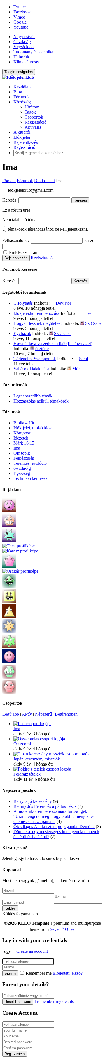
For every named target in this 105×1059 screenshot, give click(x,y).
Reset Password (17, 1002)
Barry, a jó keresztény (32, 801)
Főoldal (9, 180)
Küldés (10, 908)
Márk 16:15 (23, 443)
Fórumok (21, 96)
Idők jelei (21, 137)
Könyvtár (21, 433)
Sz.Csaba (93, 323)
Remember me (39, 973)
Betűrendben (66, 714)
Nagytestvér (24, 36)
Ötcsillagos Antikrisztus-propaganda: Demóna (54, 826)
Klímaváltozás (26, 61)
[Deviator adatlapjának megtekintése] (53, 303)
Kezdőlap (22, 86)
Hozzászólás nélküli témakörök (41, 401)
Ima (16, 448)
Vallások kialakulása (31, 368)
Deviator (63, 303)
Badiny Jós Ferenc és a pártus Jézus (44, 806)
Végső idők (23, 46)
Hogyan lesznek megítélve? (37, 323)
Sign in (10, 973)
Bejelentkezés (25, 142)
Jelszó (89, 240)
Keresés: (9, 200)
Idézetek (20, 438)
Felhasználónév (16, 240)
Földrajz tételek (27, 774)
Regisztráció (35, 122)
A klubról (21, 132)
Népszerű (43, 714)
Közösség (22, 102)
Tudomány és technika (33, 51)
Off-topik (21, 453)
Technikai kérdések (30, 478)
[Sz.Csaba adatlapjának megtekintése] (82, 323)
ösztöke (42, 348)
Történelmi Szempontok (34, 358)
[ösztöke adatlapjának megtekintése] (32, 348)
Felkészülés (23, 458)
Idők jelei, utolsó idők (32, 428)
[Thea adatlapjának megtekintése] (79, 313)
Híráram (32, 107)
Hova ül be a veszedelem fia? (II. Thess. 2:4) (52, 343)
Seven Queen (63, 929)
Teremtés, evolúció (30, 463)
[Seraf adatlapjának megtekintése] (76, 358)
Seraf (83, 358)
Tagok (30, 112)
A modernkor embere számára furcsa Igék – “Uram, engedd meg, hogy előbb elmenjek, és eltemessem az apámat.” (53, 816)
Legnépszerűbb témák (32, 396)
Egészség (21, 473)
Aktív (27, 714)
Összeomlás (23, 743)
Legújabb (10, 714)
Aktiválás (33, 127)
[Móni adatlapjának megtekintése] (69, 368)
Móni (77, 368)
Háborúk (21, 56)
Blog (17, 91)
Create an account (32, 951)
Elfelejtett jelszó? (68, 973)
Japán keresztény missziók (36, 759)
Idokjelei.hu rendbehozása (36, 313)
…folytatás (23, 303)
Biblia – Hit (44, 180)
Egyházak (22, 333)
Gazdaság (22, 41)
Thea (87, 313)
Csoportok (34, 117)
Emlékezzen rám (23, 252)
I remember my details (54, 1001)
